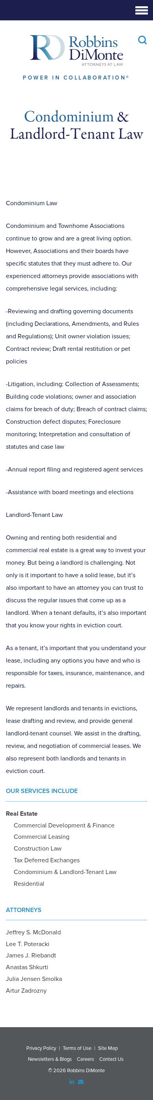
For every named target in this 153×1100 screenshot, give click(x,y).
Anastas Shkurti (27, 967)
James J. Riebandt (31, 955)
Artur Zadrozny (26, 991)
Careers (85, 1059)
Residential (29, 884)
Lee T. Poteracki (27, 944)
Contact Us (111, 1059)
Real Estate (22, 814)
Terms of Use (77, 1048)
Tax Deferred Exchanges (47, 860)
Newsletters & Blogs (50, 1059)
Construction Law (38, 849)
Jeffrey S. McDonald (33, 932)
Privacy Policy (41, 1048)
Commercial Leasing (41, 837)
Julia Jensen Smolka (34, 979)
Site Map (108, 1048)
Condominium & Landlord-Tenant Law (65, 872)
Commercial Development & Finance (64, 825)
